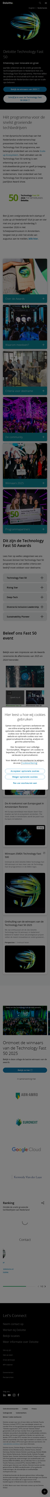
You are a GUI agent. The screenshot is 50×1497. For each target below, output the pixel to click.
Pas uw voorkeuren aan (25, 783)
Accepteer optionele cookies (25, 771)
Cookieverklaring (29, 763)
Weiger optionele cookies (25, 777)
